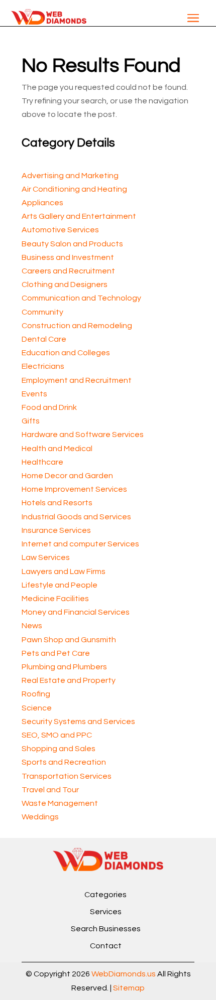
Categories (105, 894)
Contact (106, 945)
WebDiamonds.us (123, 974)
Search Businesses (106, 928)
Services (106, 911)
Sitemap (129, 988)
